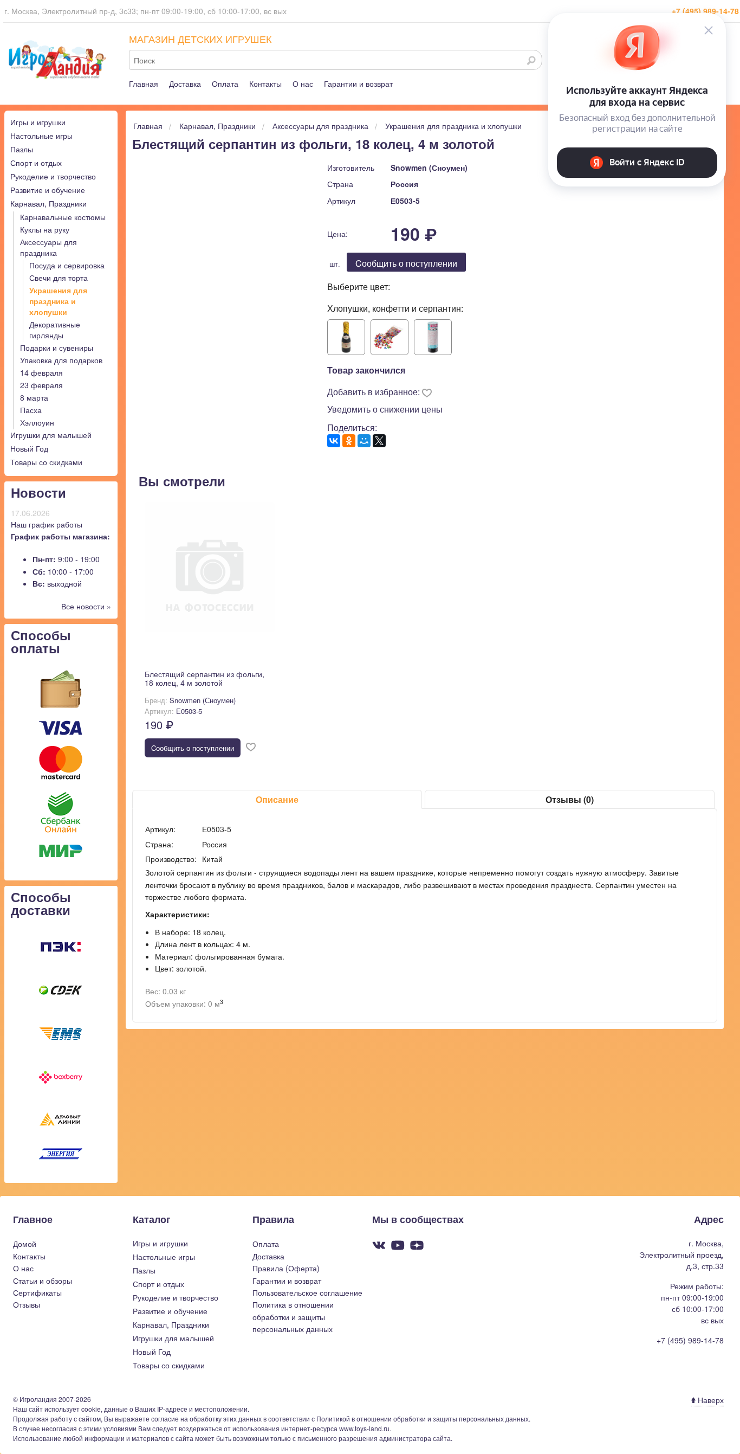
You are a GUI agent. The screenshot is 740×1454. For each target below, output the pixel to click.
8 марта (34, 397)
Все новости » (86, 606)
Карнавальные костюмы (63, 216)
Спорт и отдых (36, 162)
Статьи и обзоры (42, 1280)
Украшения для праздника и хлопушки (58, 301)
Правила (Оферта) (286, 1268)
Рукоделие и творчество (53, 176)
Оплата (225, 83)
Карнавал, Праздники (48, 203)
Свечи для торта (58, 277)
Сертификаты (37, 1292)
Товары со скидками (46, 461)
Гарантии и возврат (358, 83)
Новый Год (29, 448)
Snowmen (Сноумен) (429, 167)
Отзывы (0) (570, 799)
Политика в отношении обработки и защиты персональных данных (293, 1316)
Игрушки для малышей (51, 434)
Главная (143, 83)
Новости (38, 492)
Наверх (710, 1399)
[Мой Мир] (364, 440)
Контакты (265, 83)
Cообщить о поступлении (406, 263)
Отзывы (26, 1304)
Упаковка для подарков (61, 360)
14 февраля (41, 372)
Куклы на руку (44, 229)
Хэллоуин (37, 422)
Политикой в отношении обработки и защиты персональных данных (422, 1418)
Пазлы (21, 149)
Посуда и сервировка (67, 265)
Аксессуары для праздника (48, 247)
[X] (379, 440)
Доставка (185, 83)
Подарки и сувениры (56, 347)
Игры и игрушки (38, 122)
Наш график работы (46, 524)
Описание (277, 799)
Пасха (31, 409)
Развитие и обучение (47, 189)
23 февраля (41, 384)
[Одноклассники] (348, 440)
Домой (24, 1243)
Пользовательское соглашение (307, 1292)
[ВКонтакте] (333, 440)
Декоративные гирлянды (54, 329)
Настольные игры (41, 135)
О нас (303, 83)
